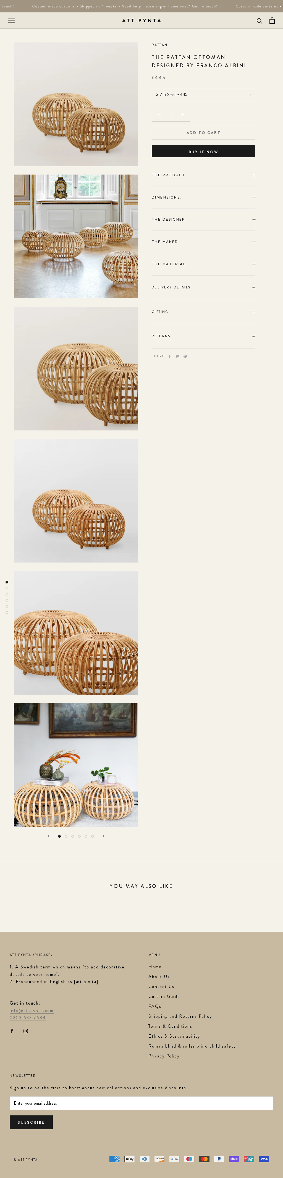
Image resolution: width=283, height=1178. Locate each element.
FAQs (154, 1006)
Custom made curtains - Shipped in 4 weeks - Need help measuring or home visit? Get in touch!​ (118, 6)
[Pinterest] (185, 356)
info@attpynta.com (32, 1010)
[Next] (103, 836)
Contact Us (161, 986)
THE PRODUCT (168, 175)
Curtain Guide (164, 996)
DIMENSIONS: (167, 197)
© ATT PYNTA (26, 1160)
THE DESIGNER (169, 219)
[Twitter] (177, 356)
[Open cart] (272, 20)
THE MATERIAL (169, 264)
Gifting (160, 311)
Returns (161, 336)
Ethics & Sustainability (174, 1036)
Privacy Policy (164, 1056)
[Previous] (48, 836)
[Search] (260, 20)
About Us (159, 976)
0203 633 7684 (28, 1017)
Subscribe (31, 1122)
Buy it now (204, 152)
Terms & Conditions (170, 1026)
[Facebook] (169, 356)
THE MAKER (165, 242)
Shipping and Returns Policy (180, 1016)
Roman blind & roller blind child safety (192, 1046)
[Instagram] (25, 1030)
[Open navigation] (11, 20)
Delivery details (171, 287)
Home (155, 966)
